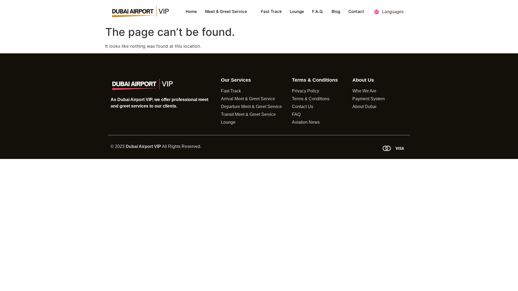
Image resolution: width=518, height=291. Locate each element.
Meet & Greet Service (226, 11)
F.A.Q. (317, 11)
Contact (356, 11)
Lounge (297, 11)
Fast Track (271, 11)
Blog (336, 11)
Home (191, 11)
